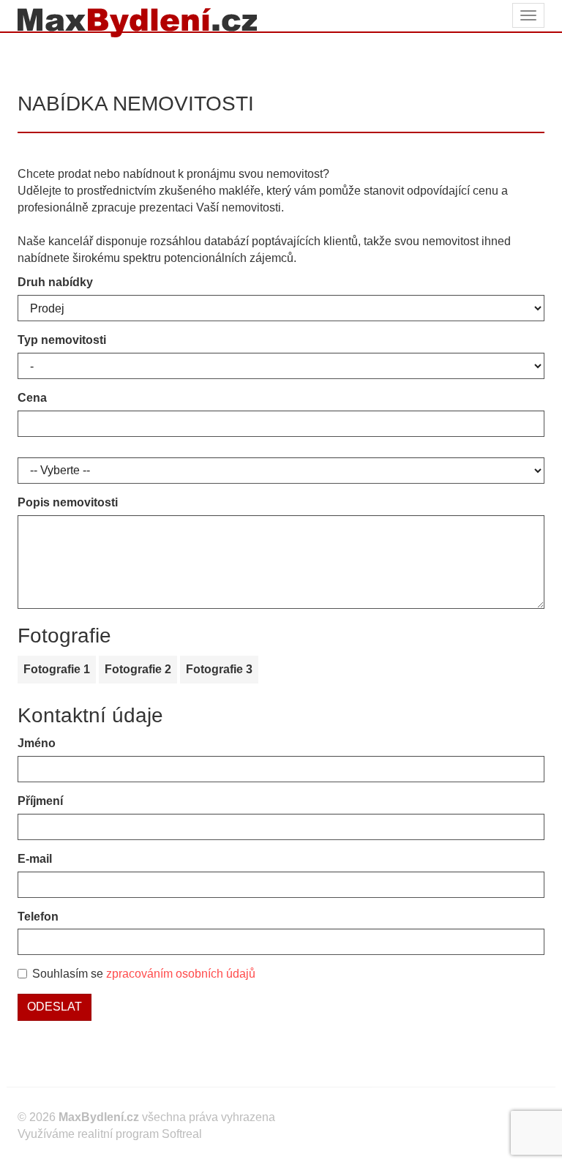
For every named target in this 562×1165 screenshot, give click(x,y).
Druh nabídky (55, 282)
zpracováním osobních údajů (180, 973)
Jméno (37, 743)
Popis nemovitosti (68, 502)
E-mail (35, 859)
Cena (32, 398)
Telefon (38, 916)
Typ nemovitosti (62, 340)
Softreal (182, 1134)
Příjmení (40, 801)
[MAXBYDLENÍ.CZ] (132, 15)
